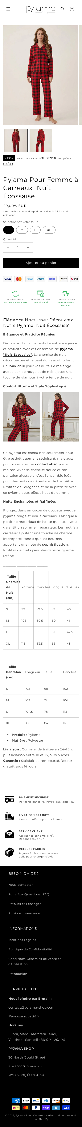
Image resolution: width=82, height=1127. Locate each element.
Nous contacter (20, 885)
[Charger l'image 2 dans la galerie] (41, 140)
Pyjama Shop (24, 1115)
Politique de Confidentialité (30, 949)
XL (49, 230)
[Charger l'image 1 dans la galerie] (15, 140)
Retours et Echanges (24, 904)
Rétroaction (17, 974)
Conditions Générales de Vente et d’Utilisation (34, 961)
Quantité (9, 239)
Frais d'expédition (33, 211)
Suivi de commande (24, 913)
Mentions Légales (22, 940)
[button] (8, 9)
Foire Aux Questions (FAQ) (29, 894)
